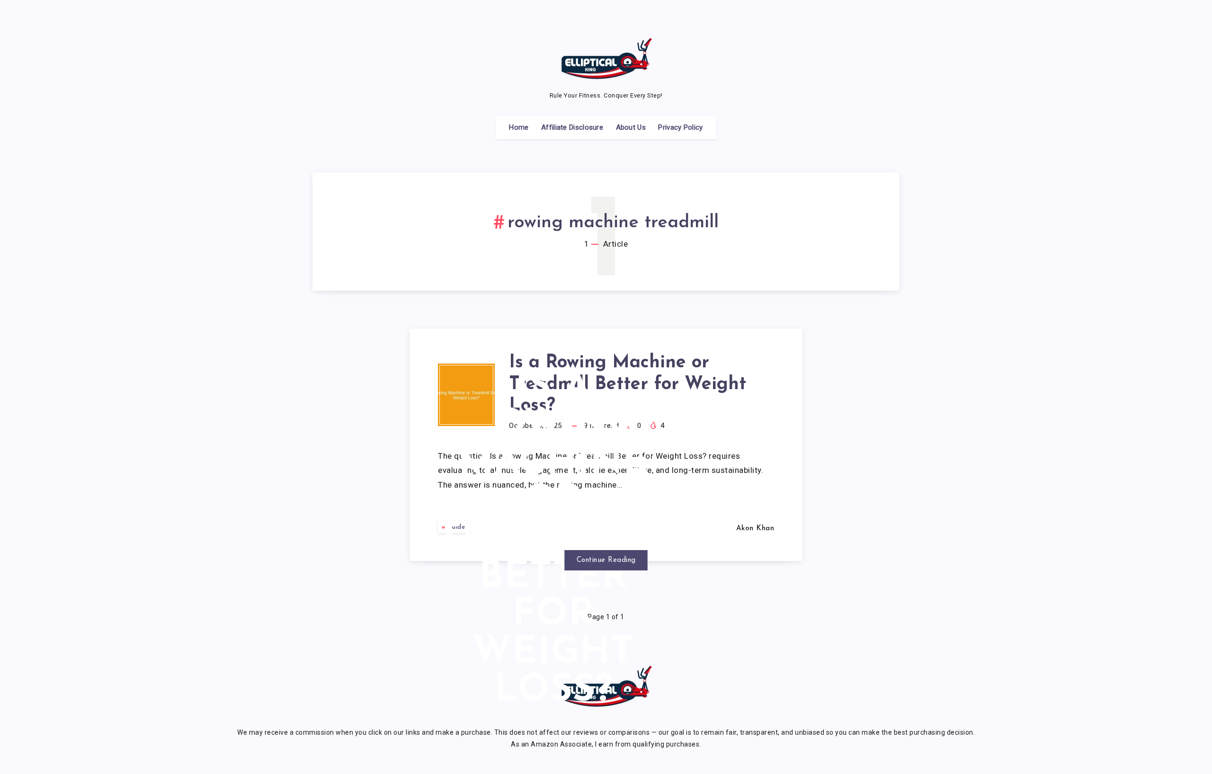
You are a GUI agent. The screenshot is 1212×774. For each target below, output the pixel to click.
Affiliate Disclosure (572, 127)
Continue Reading (606, 560)
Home (518, 127)
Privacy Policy (680, 127)
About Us (631, 127)
